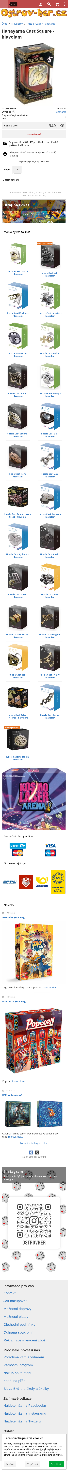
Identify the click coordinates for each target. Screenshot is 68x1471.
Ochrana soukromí (18, 1332)
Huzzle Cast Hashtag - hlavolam (50, 314)
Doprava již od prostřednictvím (33, 144)
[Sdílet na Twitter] (37, 1152)
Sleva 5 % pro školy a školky (26, 1388)
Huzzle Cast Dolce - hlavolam (50, 355)
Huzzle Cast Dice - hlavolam (17, 355)
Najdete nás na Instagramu (24, 1413)
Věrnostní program (18, 1365)
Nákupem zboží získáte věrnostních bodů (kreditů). (32, 154)
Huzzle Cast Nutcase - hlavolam (17, 636)
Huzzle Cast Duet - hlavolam (17, 596)
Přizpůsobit (32, 1464)
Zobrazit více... (49, 987)
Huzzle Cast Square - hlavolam (18, 435)
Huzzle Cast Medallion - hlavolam (17, 758)
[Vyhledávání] (49, 4)
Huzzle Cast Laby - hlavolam (50, 274)
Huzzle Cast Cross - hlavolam (18, 273)
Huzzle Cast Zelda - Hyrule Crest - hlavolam (18, 515)
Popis (7, 169)
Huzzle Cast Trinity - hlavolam (50, 676)
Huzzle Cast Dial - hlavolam (50, 435)
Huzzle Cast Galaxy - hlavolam (50, 395)
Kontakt (9, 1293)
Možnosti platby (15, 1316)
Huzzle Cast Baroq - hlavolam (50, 716)
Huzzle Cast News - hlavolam (18, 475)
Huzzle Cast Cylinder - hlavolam (17, 555)
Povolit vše (56, 1464)
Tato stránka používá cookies (23, 1438)
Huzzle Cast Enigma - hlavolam (50, 636)
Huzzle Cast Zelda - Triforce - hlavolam (18, 716)
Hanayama (60, 111)
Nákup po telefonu (17, 1373)
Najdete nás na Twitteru (22, 1421)
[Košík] (57, 4)
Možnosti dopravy (17, 1309)
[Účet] (41, 4)
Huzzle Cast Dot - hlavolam (50, 596)
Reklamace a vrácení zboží (25, 1340)
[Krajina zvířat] (34, 212)
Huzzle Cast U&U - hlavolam (50, 475)
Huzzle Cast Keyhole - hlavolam (17, 314)
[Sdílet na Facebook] (31, 1152)
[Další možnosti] (64, 4)
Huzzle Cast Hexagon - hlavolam (50, 515)
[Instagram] (34, 1221)
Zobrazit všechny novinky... (34, 1143)
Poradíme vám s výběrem (23, 1357)
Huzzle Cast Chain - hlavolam (50, 555)
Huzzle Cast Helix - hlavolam (18, 395)
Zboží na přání (14, 1381)
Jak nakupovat (15, 1301)
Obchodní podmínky (19, 1324)
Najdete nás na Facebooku (24, 1405)
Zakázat (10, 1464)
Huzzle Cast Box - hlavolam (18, 676)
